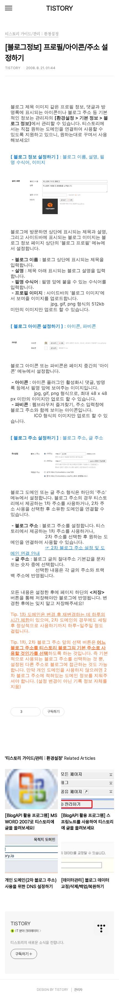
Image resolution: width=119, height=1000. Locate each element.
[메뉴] (8, 8)
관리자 (78, 990)
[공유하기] (27, 712)
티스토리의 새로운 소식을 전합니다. (37, 942)
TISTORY (59, 8)
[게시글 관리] (34, 712)
